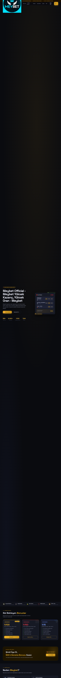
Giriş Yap (50, 4)
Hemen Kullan (50, 654)
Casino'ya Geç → (30, 637)
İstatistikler (39, 3)
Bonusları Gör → (17, 312)
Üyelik (43, 3)
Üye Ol (55, 4)
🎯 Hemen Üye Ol (7, 312)
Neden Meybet (28, 4)
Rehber (34, 3)
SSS (46, 3)
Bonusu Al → (11, 637)
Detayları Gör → (49, 637)
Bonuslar (24, 3)
